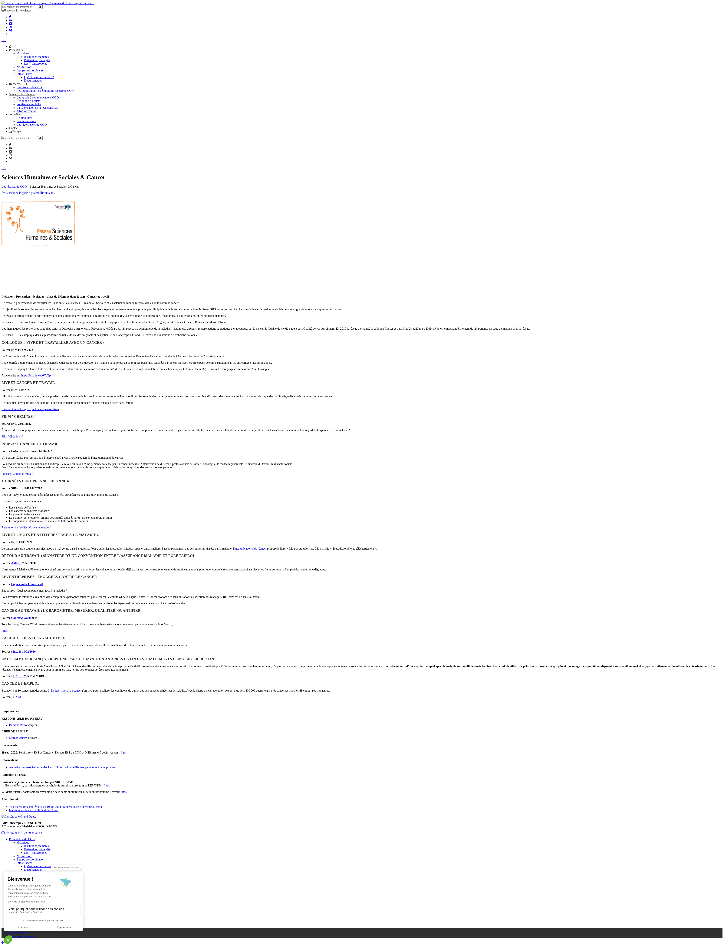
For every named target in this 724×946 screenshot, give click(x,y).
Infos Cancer (24, 73)
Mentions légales (19, 933)
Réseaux (10, 193)
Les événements (26, 121)
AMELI (16, 563)
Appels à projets (29, 193)
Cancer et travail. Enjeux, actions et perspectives (30, 409)
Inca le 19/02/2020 (24, 651)
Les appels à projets (28, 100)
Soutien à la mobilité (29, 104)
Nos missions (24, 67)
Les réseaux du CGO (29, 87)
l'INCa (17, 697)
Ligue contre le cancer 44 (27, 584)
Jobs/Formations (26, 111)
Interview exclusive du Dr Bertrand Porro (33, 810)
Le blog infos (24, 117)
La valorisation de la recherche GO (37, 107)
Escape (16, 131)
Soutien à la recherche (22, 94)
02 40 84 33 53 (33, 832)
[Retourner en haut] (3, 942)
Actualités (15, 114)
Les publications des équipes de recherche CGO (45, 90)
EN (4, 40)
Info (123, 752)
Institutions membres (36, 56)
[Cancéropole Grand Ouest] (19, 816)
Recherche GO (18, 84)
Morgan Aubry (18, 737)
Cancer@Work (21, 617)
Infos (5, 630)
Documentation (33, 80)
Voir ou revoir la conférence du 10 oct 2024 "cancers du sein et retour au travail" (57, 806)
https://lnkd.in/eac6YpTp (36, 375)
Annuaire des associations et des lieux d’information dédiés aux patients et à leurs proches (62, 767)
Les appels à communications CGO (38, 97)
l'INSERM (20, 676)
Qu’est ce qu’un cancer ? (39, 77)
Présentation (16, 50)
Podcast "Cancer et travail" (18, 473)
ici (376, 548)
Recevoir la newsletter (18, 10)
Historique (23, 53)
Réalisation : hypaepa (22, 936)
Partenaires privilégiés (37, 60)
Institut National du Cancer (250, 548)
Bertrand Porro (18, 725)
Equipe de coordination (30, 70)
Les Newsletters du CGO (32, 124)
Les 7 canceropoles (35, 63)
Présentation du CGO (22, 839)
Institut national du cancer (66, 690)
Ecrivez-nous (12, 832)
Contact (13, 128)
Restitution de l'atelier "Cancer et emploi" (26, 527)
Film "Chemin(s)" (12, 436)
